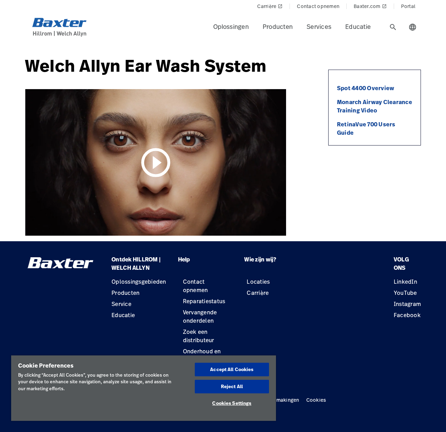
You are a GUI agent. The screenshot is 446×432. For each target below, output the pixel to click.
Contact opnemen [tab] (318, 6)
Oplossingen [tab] (231, 26)
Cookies (316, 399)
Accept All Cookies (231, 369)
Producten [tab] (278, 26)
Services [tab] (319, 26)
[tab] (393, 27)
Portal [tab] (408, 6)
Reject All (232, 386)
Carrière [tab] (270, 6)
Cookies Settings (231, 403)
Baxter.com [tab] (370, 6)
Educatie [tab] (358, 26)
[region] (143, 388)
